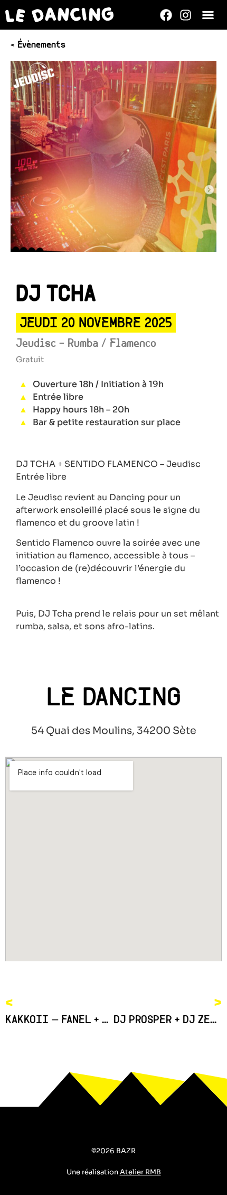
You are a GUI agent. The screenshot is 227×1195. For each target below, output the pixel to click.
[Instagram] (185, 14)
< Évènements (38, 45)
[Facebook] (166, 14)
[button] (207, 14)
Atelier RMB (140, 1172)
